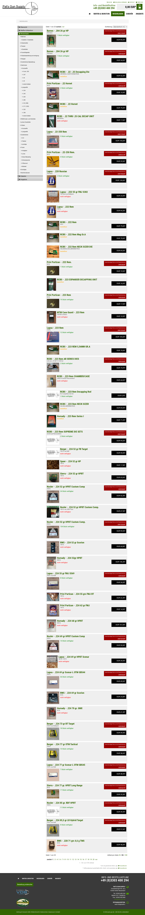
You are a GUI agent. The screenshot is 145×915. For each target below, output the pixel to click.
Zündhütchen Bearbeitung (28, 62)
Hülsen (23, 125)
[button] (89, 13)
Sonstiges (23, 169)
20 (93, 859)
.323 (24, 109)
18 (88, 859)
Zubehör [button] (129, 13)
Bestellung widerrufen (24, 884)
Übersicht (24, 27)
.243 (24, 93)
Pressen (23, 46)
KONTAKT (132, 2)
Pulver (22, 147)
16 (83, 859)
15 (81, 859)
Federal (24, 141)
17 (86, 859)
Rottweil (24, 166)
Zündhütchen (24, 134)
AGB (29, 912)
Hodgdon (24, 150)
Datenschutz (43, 912)
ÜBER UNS (140, 2)
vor (63, 27)
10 (68, 859)
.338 (24, 112)
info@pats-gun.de (119, 899)
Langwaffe (25, 87)
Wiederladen (25, 34)
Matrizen (23, 36)
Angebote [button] (139, 13)
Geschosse (24, 65)
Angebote (24, 179)
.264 (24, 97)
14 (78, 859)
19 (91, 859)
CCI (23, 138)
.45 (24, 81)
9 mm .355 (26, 71)
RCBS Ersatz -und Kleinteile (28, 119)
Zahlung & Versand (120, 2)
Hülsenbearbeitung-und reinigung (30, 55)
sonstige (24, 144)
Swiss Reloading (26, 157)
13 (75, 859)
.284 (24, 100)
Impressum (51, 912)
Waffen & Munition (27, 30)
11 (70, 859)
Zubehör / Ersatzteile (27, 40)
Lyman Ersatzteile (25, 122)
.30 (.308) (25, 103)
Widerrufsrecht (35, 912)
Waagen (23, 59)
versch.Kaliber (27, 84)
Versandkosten (123, 865)
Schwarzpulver (26, 160)
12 (73, 859)
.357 (24, 74)
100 (126, 855)
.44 (24, 78)
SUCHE (110, 2)
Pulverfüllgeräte (25, 52)
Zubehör (23, 176)
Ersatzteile (25, 49)
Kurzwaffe (25, 68)
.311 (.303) (26, 106)
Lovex (23, 153)
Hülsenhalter (24, 43)
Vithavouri (25, 163)
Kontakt (58, 912)
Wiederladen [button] (118, 13)
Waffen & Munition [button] (102, 13)
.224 (24, 90)
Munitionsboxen (25, 172)
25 (119, 855)
